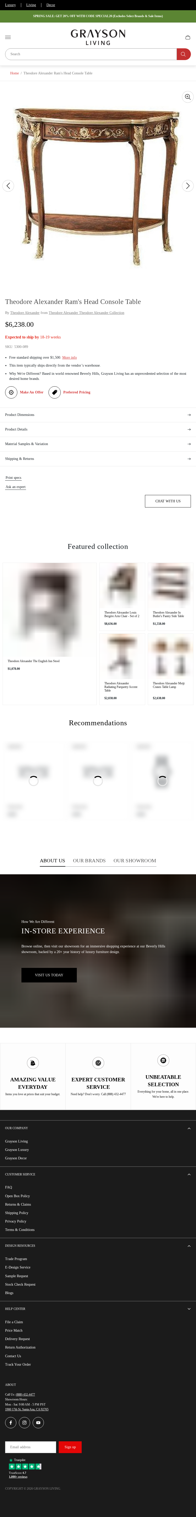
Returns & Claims (18, 1204)
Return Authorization (20, 1347)
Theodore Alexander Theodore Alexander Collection (86, 313)
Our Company (16, 1128)
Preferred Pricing (76, 392)
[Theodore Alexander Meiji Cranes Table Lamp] (170, 656)
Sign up (70, 1447)
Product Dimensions (19, 415)
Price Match (13, 1330)
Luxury (10, 5)
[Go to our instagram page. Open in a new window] (24, 1422)
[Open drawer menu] (8, 37)
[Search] (184, 54)
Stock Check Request (20, 1284)
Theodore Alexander (25, 313)
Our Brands (89, 860)
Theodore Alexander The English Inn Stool (33, 661)
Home (14, 73)
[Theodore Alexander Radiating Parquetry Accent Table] (122, 656)
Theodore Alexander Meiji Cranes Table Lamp (169, 685)
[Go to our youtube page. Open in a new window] (38, 1422)
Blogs (9, 1293)
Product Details (16, 429)
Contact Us (13, 1356)
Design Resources (20, 1246)
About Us (52, 860)
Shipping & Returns (19, 459)
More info (69, 357)
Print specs (13, 478)
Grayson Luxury (17, 1150)
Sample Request (16, 1276)
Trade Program (16, 1259)
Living (31, 5)
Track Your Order (18, 1364)
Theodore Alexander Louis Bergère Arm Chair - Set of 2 (121, 614)
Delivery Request (17, 1339)
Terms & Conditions (19, 1230)
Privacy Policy (15, 1221)
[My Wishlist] (175, 37)
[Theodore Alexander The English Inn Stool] (49, 610)
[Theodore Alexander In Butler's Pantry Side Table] (170, 585)
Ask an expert (16, 487)
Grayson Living (16, 1141)
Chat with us (168, 501)
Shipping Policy (16, 1213)
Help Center (15, 1309)
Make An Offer (31, 392)
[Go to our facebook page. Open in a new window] (10, 1422)
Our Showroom (135, 860)
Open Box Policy (17, 1196)
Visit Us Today (49, 975)
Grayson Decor (16, 1158)
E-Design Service (17, 1267)
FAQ (8, 1187)
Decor (50, 5)
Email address (20, 1447)
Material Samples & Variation (26, 444)
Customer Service (20, 1174)
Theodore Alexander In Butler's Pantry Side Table (168, 614)
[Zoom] (187, 97)
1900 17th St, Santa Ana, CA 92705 (26, 1409)
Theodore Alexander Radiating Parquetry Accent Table (120, 687)
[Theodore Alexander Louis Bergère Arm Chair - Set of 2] (122, 585)
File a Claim (14, 1322)
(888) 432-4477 (25, 1394)
